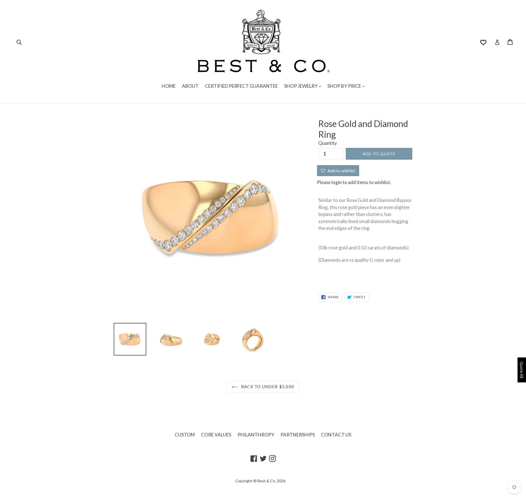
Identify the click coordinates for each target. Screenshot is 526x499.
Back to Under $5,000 (267, 386)
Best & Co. (267, 480)
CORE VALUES (216, 435)
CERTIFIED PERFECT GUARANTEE (241, 86)
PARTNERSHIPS (298, 435)
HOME (169, 86)
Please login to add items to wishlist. (354, 182)
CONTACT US (336, 435)
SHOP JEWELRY (301, 86)
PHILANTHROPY (256, 435)
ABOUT (190, 86)
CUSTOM (185, 435)
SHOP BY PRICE (344, 86)
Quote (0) (521, 370)
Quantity (327, 143)
